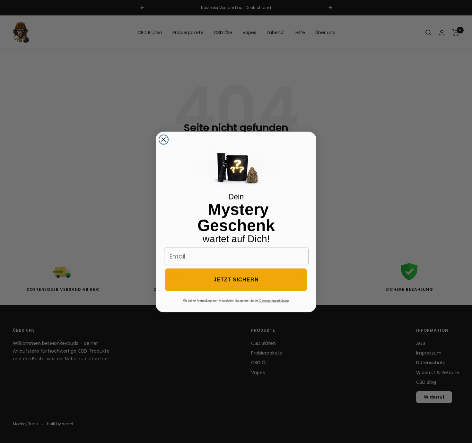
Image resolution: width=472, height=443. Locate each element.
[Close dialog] (163, 139)
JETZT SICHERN (236, 279)
